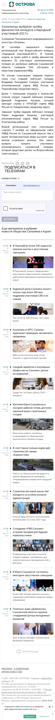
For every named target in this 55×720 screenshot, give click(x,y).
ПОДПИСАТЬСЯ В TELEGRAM (20, 169)
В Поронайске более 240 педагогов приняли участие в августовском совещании (32, 249)
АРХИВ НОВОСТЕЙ (12, 672)
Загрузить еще (30, 652)
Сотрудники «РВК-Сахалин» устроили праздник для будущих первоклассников (30, 532)
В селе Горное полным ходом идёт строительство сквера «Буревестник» (31, 451)
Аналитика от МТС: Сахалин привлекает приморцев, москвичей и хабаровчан (33, 333)
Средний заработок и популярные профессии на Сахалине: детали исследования (31, 370)
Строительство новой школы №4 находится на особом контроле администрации (31, 494)
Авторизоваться (31, 185)
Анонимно (11, 185)
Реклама (7, 669)
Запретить (44, 716)
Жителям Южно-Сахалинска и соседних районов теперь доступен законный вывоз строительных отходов (32, 409)
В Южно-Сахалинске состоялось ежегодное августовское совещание (32, 574)
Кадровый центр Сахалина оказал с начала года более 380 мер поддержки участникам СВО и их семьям (32, 294)
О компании (21, 669)
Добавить (10, 219)
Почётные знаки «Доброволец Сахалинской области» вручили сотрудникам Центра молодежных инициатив (31, 614)
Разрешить (30, 716)
